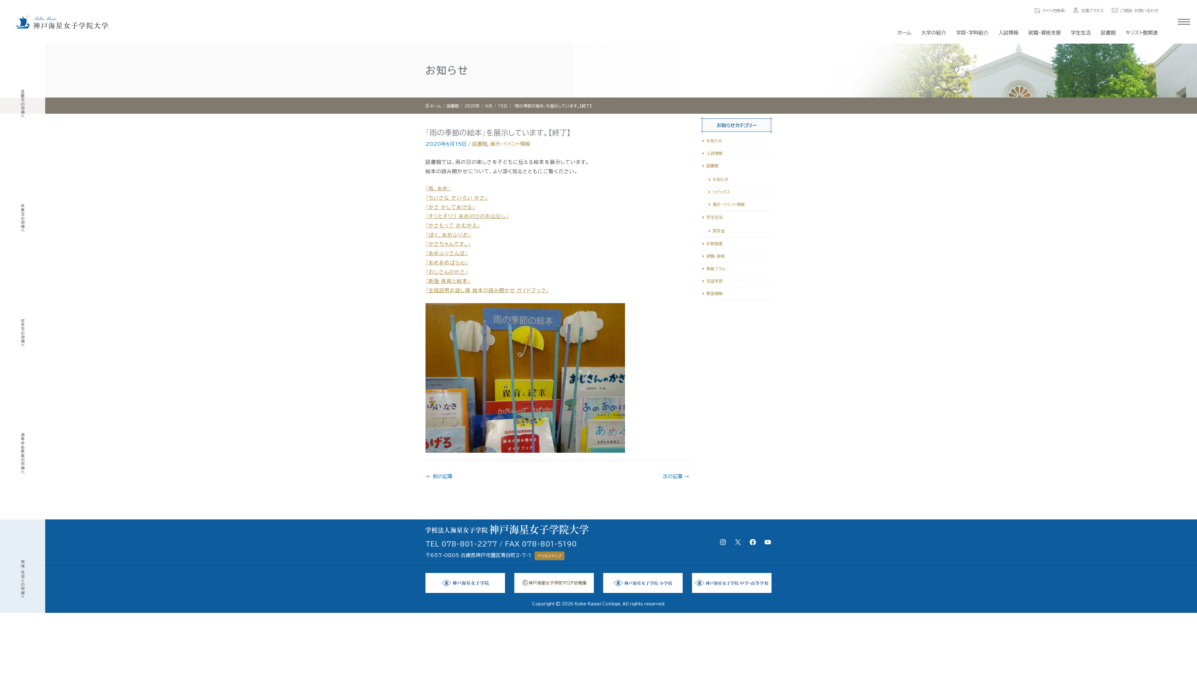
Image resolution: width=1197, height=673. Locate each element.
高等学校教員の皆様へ (23, 453)
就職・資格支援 (1044, 32)
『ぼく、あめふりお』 (448, 234)
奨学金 (719, 231)
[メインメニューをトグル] (1184, 22)
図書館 (1108, 32)
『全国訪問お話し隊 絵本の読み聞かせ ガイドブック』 (487, 290)
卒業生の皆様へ (23, 218)
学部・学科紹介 (972, 32)
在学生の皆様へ (23, 333)
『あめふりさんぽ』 (446, 253)
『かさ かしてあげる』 (450, 207)
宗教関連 (714, 244)
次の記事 (676, 476)
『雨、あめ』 (438, 188)
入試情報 (1008, 32)
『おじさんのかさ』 (447, 272)
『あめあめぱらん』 (447, 262)
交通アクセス (1092, 11)
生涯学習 (714, 281)
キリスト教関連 (1142, 32)
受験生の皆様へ (23, 104)
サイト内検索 (1053, 11)
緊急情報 (714, 294)
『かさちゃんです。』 (448, 243)
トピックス (721, 192)
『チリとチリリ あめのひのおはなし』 (467, 216)
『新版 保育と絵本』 (448, 281)
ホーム (904, 32)
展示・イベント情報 (510, 143)
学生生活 (1081, 32)
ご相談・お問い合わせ (1139, 11)
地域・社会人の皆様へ (23, 579)
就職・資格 (715, 256)
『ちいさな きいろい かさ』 (456, 197)
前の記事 (439, 476)
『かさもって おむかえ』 (452, 225)
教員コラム (716, 269)
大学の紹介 (933, 32)
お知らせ (714, 141)
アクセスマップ (549, 556)
